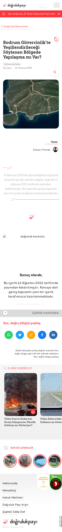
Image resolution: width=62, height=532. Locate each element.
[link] (19, 482)
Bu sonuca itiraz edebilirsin (29, 304)
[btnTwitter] (19, 335)
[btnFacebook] (42, 335)
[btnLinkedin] (53, 335)
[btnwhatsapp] (8, 335)
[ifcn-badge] (43, 482)
